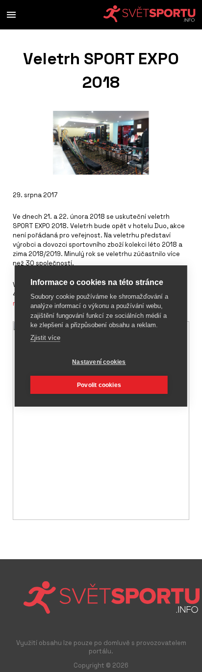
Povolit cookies (99, 385)
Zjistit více (45, 337)
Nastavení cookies (99, 362)
